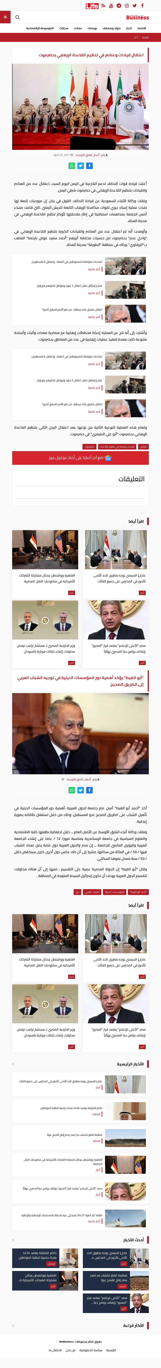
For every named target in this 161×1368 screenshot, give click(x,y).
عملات (78, 28)
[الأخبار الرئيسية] (13, 1064)
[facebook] (89, 165)
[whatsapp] (71, 165)
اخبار (129, 28)
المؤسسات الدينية (114, 892)
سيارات (63, 28)
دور (77, 892)
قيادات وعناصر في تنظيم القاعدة (117, 446)
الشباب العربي (92, 892)
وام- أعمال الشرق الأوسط (90, 154)
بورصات (92, 28)
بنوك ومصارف (111, 28)
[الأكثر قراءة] (13, 1325)
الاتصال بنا (55, 1350)
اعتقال (143, 446)
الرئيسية (145, 37)
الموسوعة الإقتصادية (40, 28)
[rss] (103, 5)
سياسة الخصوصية (91, 1350)
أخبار (136, 37)
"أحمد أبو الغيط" (138, 892)
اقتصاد (141, 28)
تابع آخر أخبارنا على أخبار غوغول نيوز (76, 457)
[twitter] (80, 165)
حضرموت (89, 446)
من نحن (71, 1350)
